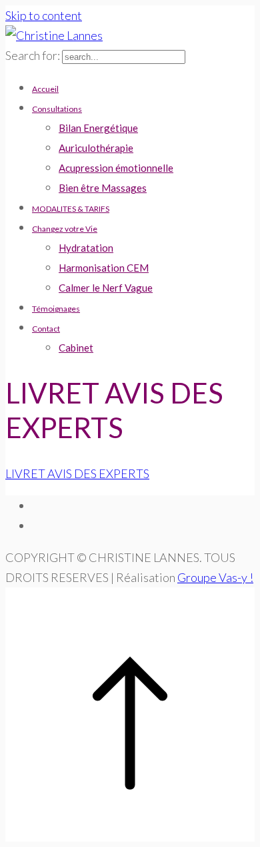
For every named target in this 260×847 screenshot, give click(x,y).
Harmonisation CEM (104, 268)
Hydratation (86, 248)
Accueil (45, 89)
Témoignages (56, 309)
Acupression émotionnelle (116, 168)
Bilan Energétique (98, 128)
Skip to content (43, 15)
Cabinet (76, 348)
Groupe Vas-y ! (215, 577)
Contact (46, 329)
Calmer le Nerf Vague (106, 288)
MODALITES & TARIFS (70, 209)
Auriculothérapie (96, 148)
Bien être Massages (103, 188)
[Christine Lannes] (54, 35)
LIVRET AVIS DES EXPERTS (77, 473)
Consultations (57, 109)
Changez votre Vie (64, 229)
